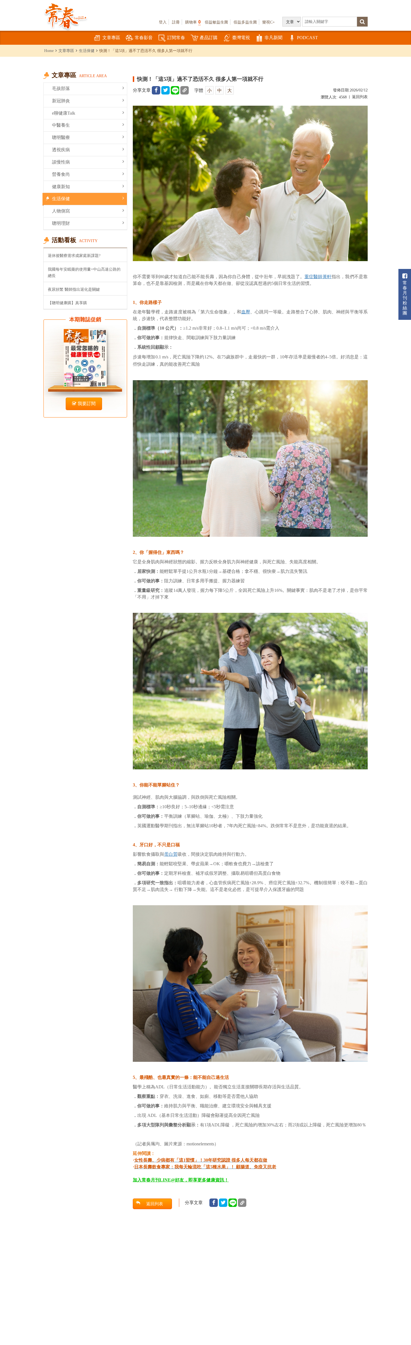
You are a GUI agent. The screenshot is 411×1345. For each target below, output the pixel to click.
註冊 (176, 22)
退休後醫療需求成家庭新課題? (74, 255)
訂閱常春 (176, 37)
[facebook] (156, 90)
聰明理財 (61, 223)
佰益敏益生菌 (216, 22)
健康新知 (61, 186)
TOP (394, 1324)
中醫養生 (61, 125)
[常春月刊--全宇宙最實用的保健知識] (65, 15)
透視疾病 (61, 149)
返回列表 (360, 97)
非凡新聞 (273, 37)
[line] (175, 90)
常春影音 (144, 37)
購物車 (193, 22)
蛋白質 (171, 854)
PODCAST (307, 37)
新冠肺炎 (61, 100)
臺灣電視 (241, 37)
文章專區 (111, 37)
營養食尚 (61, 174)
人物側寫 (61, 211)
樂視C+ (268, 22)
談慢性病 (61, 162)
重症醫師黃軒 (318, 276)
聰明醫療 (61, 137)
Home (49, 50)
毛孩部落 (61, 88)
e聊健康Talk (63, 113)
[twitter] (165, 90)
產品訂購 (209, 37)
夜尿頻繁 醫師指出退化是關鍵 (74, 289)
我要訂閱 (87, 403)
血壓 (245, 311)
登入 (163, 22)
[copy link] (184, 90)
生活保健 (87, 50)
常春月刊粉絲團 (405, 297)
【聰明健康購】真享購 (67, 303)
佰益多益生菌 (245, 22)
